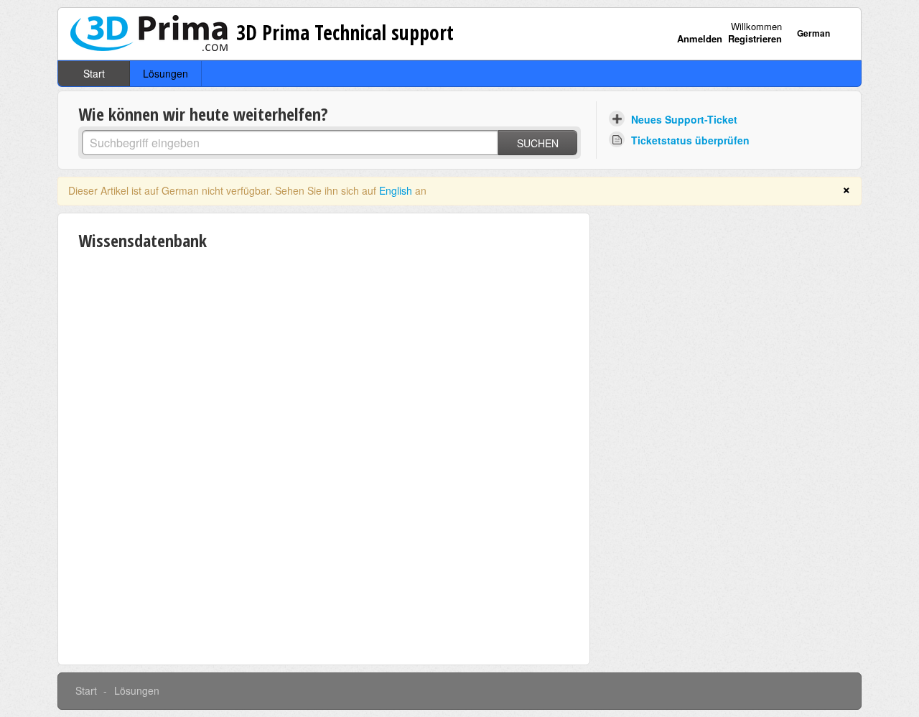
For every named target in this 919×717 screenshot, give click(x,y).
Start (94, 73)
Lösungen (165, 73)
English (395, 190)
